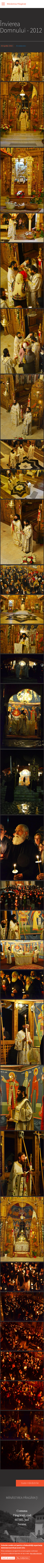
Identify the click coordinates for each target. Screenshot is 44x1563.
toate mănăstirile (30, 1483)
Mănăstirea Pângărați (16, 3)
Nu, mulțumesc (23, 1558)
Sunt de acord (8, 1558)
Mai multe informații (36, 1553)
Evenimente (21, 46)
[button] (22, 66)
